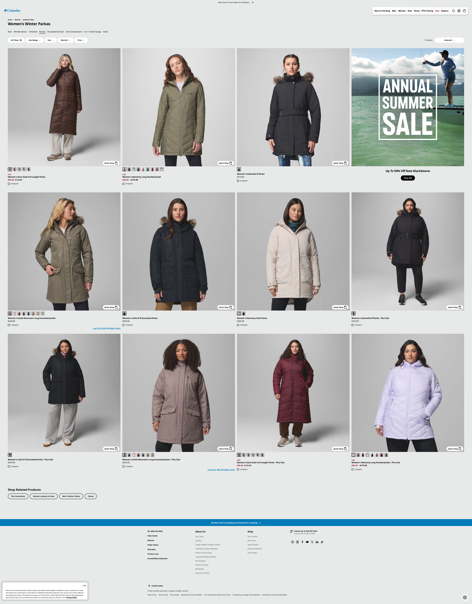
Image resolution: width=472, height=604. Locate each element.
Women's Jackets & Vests (43, 496)
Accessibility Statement (157, 558)
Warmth (64, 40)
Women (402, 10)
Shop (250, 531)
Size (49, 40)
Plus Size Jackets (18, 496)
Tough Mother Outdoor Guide (207, 544)
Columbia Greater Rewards (206, 548)
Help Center (153, 536)
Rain (10, 31)
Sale (437, 10)
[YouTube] (307, 542)
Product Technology (203, 553)
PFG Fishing (427, 10)
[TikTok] (322, 542)
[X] (312, 542)
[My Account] (459, 11)
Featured (448, 40)
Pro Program (200, 561)
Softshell (33, 31)
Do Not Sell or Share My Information (274, 595)
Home (10, 20)
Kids (410, 10)
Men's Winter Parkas (71, 496)
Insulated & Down (55, 31)
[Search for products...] (453, 11)
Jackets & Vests (28, 20)
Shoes (417, 10)
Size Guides (252, 553)
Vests (105, 31)
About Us (200, 531)
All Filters (15, 40)
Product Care (153, 554)
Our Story (199, 536)
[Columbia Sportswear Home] (12, 10)
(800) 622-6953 (156, 531)
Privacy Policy (174, 595)
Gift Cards (252, 540)
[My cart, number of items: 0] (464, 11)
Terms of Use (152, 595)
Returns (151, 540)
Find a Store (252, 536)
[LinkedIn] (317, 542)
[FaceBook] (302, 542)
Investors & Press (202, 573)
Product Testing (201, 565)
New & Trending (382, 10)
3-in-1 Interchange (92, 31)
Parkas (91, 496)
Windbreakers (20, 31)
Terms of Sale (163, 595)
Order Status (153, 545)
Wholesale (199, 569)
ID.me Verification (255, 548)
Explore (444, 10)
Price (80, 40)
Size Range (33, 40)
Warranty (151, 549)
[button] (303, 532)
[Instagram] (292, 542)
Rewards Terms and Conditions (191, 595)
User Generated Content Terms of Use (217, 595)
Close (84, 585)
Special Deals (253, 544)
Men (394, 10)
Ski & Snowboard (74, 31)
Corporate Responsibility (205, 557)
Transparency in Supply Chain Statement (246, 595)
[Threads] (297, 542)
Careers (198, 540)
